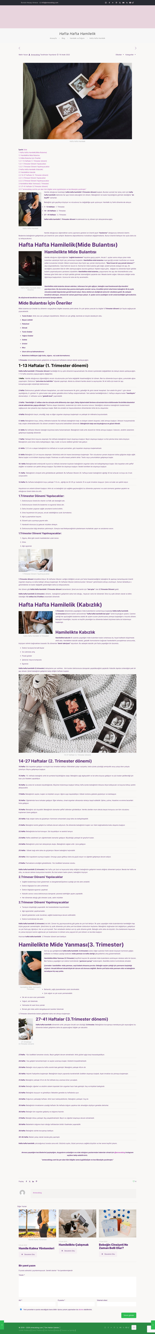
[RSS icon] (127, 3)
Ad (20, 1300)
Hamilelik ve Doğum (77, 38)
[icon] (123, 3)
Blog (63, 38)
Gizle (25, 150)
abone (81, 1309)
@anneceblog (119, 1152)
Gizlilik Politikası (24, 1330)
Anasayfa (53, 38)
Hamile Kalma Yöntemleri (36, 1248)
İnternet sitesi (102, 1300)
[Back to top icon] (134, 1327)
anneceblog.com (49, 1160)
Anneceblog (35, 55)
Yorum (22, 1275)
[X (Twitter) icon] (120, 3)
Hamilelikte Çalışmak (74, 1244)
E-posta (61, 1300)
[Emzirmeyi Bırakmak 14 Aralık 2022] (2, 1324)
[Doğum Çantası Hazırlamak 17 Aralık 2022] (153, 1324)
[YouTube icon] (113, 3)
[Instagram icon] (106, 3)
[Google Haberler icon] (130, 3)
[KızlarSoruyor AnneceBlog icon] (133, 3)
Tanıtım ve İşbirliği (68, 1330)
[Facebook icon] (109, 3)
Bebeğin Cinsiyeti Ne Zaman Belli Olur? (113, 1246)
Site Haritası (49, 1330)
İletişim (57, 1330)
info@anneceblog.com (50, 3)
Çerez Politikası (37, 1330)
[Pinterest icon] (116, 3)
